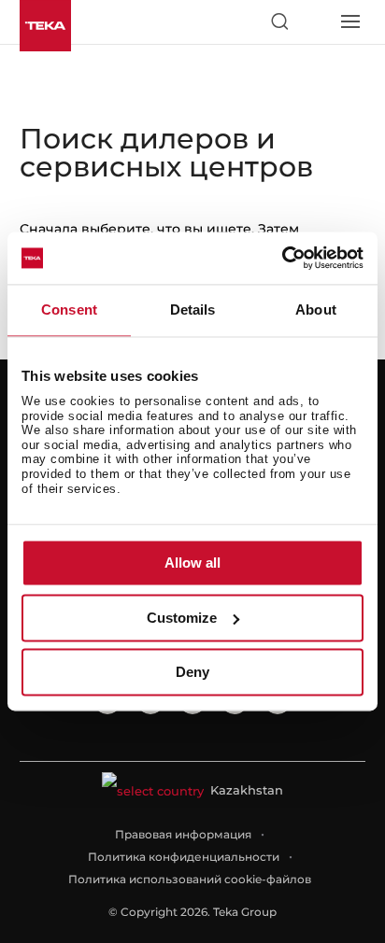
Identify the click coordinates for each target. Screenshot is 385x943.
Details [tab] (193, 309)
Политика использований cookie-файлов (189, 879)
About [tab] (315, 309)
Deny (192, 673)
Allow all (192, 563)
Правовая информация (183, 834)
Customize (182, 618)
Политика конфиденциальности (183, 857)
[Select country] (314, 21)
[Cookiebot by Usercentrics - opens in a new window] (282, 258)
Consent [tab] (69, 309)
